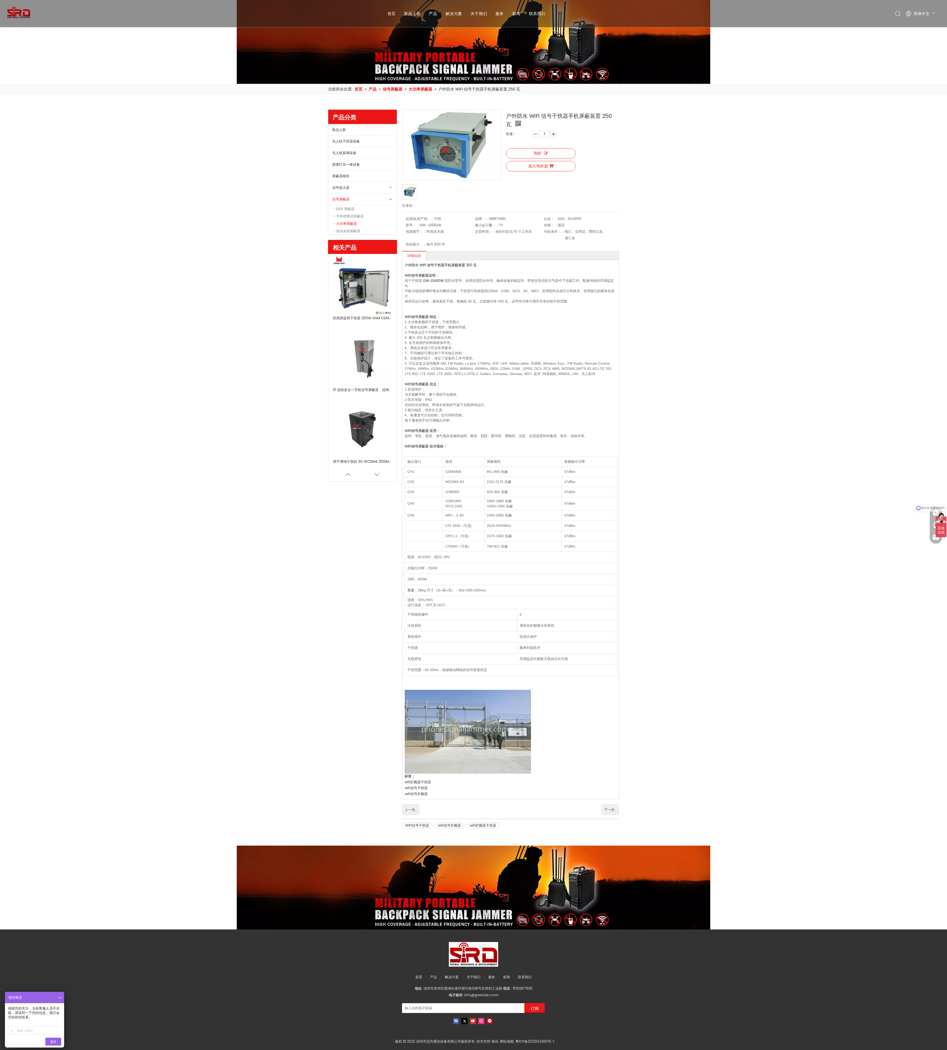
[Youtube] (473, 1021)
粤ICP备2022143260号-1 (534, 1041)
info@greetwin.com (481, 995)
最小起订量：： (487, 225)
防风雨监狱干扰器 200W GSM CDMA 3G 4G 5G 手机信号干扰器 (362, 318)
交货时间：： (485, 231)
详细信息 (414, 255)
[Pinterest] (490, 1021)
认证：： (551, 218)
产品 (433, 13)
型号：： (412, 225)
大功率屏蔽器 (346, 223)
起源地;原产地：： (420, 218)
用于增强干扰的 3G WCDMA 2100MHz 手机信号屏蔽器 (362, 461)
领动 (494, 1041)
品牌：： (482, 218)
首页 (391, 13)
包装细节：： (416, 231)
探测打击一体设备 (346, 164)
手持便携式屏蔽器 (350, 216)
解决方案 (454, 13)
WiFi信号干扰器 (417, 825)
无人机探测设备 (344, 152)
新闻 (516, 13)
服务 (499, 13)
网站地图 (507, 1041)
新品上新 (412, 13)
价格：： (551, 225)
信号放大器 (340, 187)
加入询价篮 (538, 166)
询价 (538, 153)
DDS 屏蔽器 (345, 208)
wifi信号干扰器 (416, 787)
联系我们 (537, 13)
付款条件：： (554, 231)
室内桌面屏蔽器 (348, 231)
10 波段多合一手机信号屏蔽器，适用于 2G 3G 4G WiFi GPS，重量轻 (362, 389)
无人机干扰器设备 (346, 141)
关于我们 (479, 13)
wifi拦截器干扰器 (418, 782)
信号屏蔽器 (340, 199)
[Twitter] (464, 1021)
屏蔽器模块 (340, 176)
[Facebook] (456, 1021)
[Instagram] (481, 1021)
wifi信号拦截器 (416, 793)
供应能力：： (416, 244)
